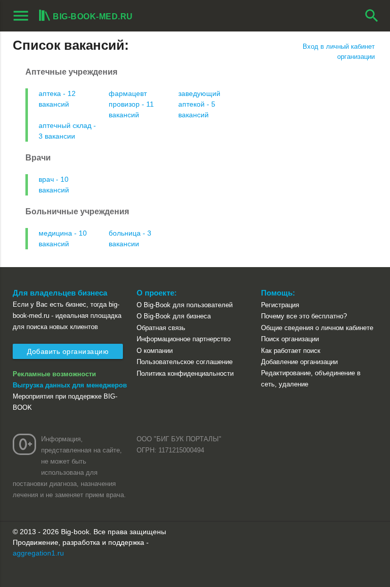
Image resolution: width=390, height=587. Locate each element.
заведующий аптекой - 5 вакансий (199, 104)
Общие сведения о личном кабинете (317, 328)
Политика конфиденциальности (185, 373)
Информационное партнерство (184, 339)
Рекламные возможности (54, 374)
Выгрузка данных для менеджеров (70, 385)
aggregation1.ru (38, 553)
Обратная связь (161, 328)
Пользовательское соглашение (185, 362)
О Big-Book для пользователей (185, 305)
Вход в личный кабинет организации (339, 51)
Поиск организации (290, 339)
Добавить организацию (68, 351)
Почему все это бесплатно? (304, 316)
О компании (155, 350)
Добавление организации (299, 362)
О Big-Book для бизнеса (174, 316)
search (371, 15)
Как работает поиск (290, 350)
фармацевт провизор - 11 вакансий (131, 104)
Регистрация (280, 305)
